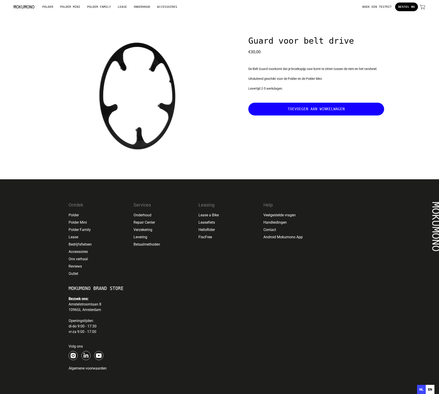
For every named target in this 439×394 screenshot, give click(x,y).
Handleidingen (275, 222)
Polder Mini (78, 222)
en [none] (430, 389)
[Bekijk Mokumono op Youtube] (98, 355)
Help (268, 205)
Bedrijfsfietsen (80, 244)
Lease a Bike (208, 215)
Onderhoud (142, 215)
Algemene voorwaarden (88, 368)
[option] (430, 389)
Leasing (206, 205)
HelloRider (206, 230)
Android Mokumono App (283, 237)
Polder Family (80, 230)
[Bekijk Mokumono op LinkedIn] (86, 355)
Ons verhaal (78, 259)
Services (142, 205)
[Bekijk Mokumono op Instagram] (73, 355)
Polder (74, 215)
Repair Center (144, 222)
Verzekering (143, 230)
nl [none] (421, 389)
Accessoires (78, 251)
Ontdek (76, 205)
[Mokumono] (24, 6)
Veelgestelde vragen (279, 215)
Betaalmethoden (147, 244)
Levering (140, 237)
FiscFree (205, 237)
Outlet (73, 273)
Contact (269, 230)
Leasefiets (206, 222)
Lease (73, 237)
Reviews (75, 266)
